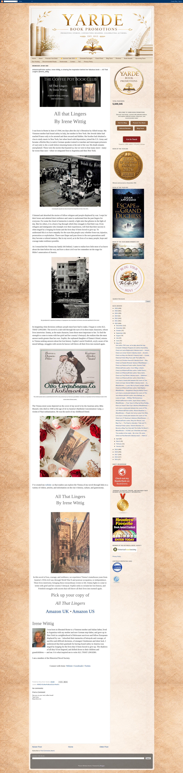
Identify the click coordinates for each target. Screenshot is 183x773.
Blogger (102, 766)
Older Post (104, 747)
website (48, 485)
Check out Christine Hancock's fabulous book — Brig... (132, 360)
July (117, 338)
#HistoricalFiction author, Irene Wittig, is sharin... (130, 368)
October (118, 330)
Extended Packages (86, 58)
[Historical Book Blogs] (123, 513)
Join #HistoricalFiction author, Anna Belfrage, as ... (131, 395)
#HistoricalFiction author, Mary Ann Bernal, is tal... (131, 420)
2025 (116, 311)
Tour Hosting (36, 61)
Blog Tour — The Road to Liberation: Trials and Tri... (131, 423)
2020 (116, 323)
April (117, 439)
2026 (116, 308)
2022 (116, 318)
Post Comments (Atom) (48, 750)
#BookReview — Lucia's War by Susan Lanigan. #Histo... (133, 385)
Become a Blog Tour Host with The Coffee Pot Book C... (132, 428)
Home (34, 58)
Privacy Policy (88, 61)
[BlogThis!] (61, 682)
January (118, 446)
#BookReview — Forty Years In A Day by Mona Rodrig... (132, 403)
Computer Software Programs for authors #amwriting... (132, 348)
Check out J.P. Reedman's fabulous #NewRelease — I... (132, 418)
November (119, 328)
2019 (116, 449)
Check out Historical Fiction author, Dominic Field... (131, 365)
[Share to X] (63, 682)
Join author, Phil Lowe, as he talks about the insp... (131, 345)
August (118, 335)
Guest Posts (99, 58)
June (118, 340)
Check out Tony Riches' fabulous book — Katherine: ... (132, 375)
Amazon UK (57, 611)
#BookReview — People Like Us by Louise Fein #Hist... (132, 413)
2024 (116, 313)
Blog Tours (109, 58)
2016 (116, 457)
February (119, 444)
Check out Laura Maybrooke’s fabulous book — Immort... (133, 350)
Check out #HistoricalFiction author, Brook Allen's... (131, 378)
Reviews (118, 58)
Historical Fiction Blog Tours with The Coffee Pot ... (131, 358)
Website (69, 666)
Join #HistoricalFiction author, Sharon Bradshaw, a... (131, 410)
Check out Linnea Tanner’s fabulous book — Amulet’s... (132, 353)
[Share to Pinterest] (67, 682)
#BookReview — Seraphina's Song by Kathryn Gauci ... (132, 390)
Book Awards (128, 58)
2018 (116, 452)
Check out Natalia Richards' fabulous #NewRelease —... (133, 363)
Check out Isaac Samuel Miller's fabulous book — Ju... (132, 383)
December (119, 325)
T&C (79, 61)
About (40, 58)
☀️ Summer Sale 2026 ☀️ (69, 58)
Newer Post (37, 747)
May (117, 343)
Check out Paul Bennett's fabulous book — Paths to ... (132, 435)
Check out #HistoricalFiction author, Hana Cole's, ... (131, 373)
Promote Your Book (51, 58)
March (118, 441)
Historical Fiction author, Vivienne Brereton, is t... (130, 425)
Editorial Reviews (125, 128)
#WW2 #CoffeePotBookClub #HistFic (48, 684)
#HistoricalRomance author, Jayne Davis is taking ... (131, 400)
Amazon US (83, 611)
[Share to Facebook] (65, 682)
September (119, 333)
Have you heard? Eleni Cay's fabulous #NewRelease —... (133, 405)
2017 (116, 454)
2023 (116, 316)
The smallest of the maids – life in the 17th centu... (131, 433)
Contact (72, 61)
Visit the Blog (122, 123)
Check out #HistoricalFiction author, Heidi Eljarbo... (131, 388)
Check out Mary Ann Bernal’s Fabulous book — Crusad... (133, 355)
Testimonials (63, 61)
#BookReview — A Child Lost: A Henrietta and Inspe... (132, 430)
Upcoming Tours (140, 58)
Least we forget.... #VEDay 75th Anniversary (129, 398)
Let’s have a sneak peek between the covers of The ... (132, 380)
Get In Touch (131, 139)
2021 (116, 321)
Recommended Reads (50, 61)
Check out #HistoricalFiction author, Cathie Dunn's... (131, 370)
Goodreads (78, 666)
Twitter (87, 666)
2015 (116, 459)
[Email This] (59, 682)
